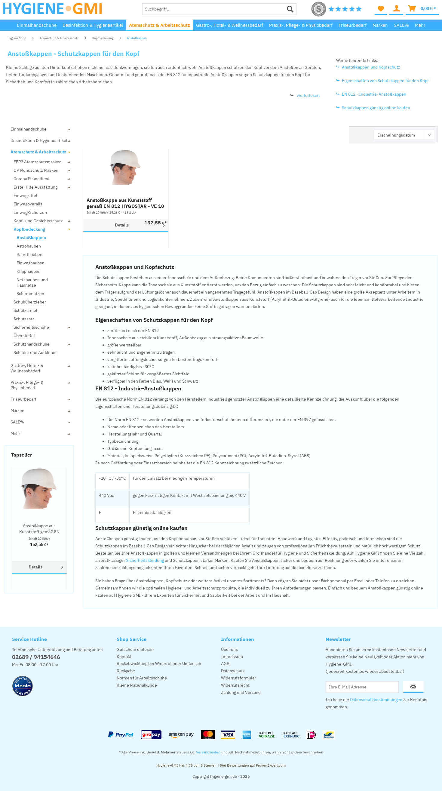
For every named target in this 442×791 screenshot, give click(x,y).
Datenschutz (233, 670)
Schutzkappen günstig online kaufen (376, 107)
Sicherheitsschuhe (31, 327)
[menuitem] (219, 9)
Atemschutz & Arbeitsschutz (38, 152)
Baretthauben (29, 254)
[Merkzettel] (381, 9)
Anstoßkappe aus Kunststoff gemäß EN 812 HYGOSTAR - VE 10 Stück (39, 529)
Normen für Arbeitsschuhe (142, 678)
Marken (17, 410)
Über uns (229, 649)
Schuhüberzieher (30, 302)
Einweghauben (31, 263)
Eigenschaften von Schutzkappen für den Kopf (385, 80)
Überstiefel (24, 335)
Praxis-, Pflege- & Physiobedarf (27, 385)
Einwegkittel (25, 195)
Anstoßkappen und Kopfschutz (371, 67)
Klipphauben (29, 271)
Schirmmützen (30, 293)
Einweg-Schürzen (30, 212)
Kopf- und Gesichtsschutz (38, 220)
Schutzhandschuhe (32, 344)
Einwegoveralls (28, 204)
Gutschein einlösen (135, 649)
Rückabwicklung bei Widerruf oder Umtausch (159, 663)
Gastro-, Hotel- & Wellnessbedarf (27, 368)
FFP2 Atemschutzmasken (38, 162)
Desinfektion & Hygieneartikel (39, 140)
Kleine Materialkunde (137, 685)
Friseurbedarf (23, 399)
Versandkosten (208, 752)
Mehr (15, 433)
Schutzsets (24, 319)
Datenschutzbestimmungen (376, 699)
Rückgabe (126, 670)
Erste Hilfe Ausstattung (35, 187)
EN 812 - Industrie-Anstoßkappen (374, 94)
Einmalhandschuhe (29, 129)
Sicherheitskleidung (145, 560)
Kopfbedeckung (29, 229)
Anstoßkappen (31, 237)
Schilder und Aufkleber (35, 352)
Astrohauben (29, 246)
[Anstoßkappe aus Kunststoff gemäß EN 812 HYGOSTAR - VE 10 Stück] (39, 488)
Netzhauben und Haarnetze (32, 282)
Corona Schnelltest (32, 178)
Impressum (232, 656)
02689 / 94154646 (36, 656)
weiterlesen (308, 95)
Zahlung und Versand (241, 692)
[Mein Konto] (396, 9)
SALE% (17, 422)
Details (35, 567)
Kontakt (124, 656)
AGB (225, 663)
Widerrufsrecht (235, 685)
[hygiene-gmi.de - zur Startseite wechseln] (52, 10)
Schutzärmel (25, 310)
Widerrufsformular (238, 678)
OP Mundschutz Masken (36, 170)
